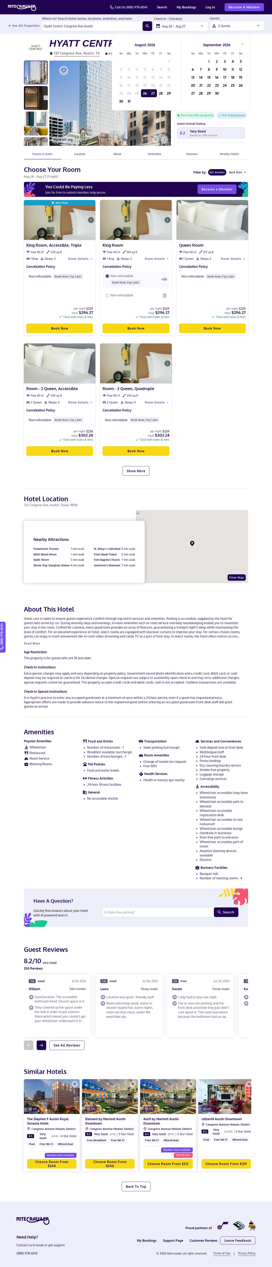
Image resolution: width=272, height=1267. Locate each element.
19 (145, 85)
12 (144, 77)
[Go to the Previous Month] (119, 44)
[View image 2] (36, 98)
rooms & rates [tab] (42, 154)
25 (137, 93)
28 (161, 93)
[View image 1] (36, 72)
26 (145, 93)
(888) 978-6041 (27, 1253)
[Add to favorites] (63, 70)
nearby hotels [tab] (229, 154)
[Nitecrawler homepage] (22, 7)
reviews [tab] (192, 154)
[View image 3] (36, 123)
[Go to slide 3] (60, 236)
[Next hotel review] (41, 1045)
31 (128, 101)
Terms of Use (221, 1253)
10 (129, 77)
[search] (147, 26)
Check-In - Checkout (168, 19)
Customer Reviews (203, 1240)
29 (169, 93)
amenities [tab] (154, 154)
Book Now (59, 328)
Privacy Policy (246, 1253)
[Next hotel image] (164, 139)
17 (128, 85)
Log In (210, 7)
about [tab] (117, 154)
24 (129, 93)
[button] (136, 279)
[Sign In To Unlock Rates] (164, 295)
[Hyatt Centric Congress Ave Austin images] (110, 103)
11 (137, 77)
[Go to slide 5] (66, 236)
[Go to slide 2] (57, 236)
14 (160, 77)
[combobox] (92, 26)
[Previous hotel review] (28, 1045)
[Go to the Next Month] (242, 44)
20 (153, 85)
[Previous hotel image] (155, 139)
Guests (215, 18)
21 (160, 85)
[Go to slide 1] (54, 236)
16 (121, 85)
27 (153, 93)
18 (137, 85)
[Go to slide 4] (63, 236)
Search (162, 7)
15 (168, 77)
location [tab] (79, 154)
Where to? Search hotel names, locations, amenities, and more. (87, 19)
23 (121, 93)
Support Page (173, 1240)
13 (152, 77)
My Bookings (186, 7)
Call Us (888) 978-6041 (131, 7)
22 (169, 85)
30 (121, 101)
